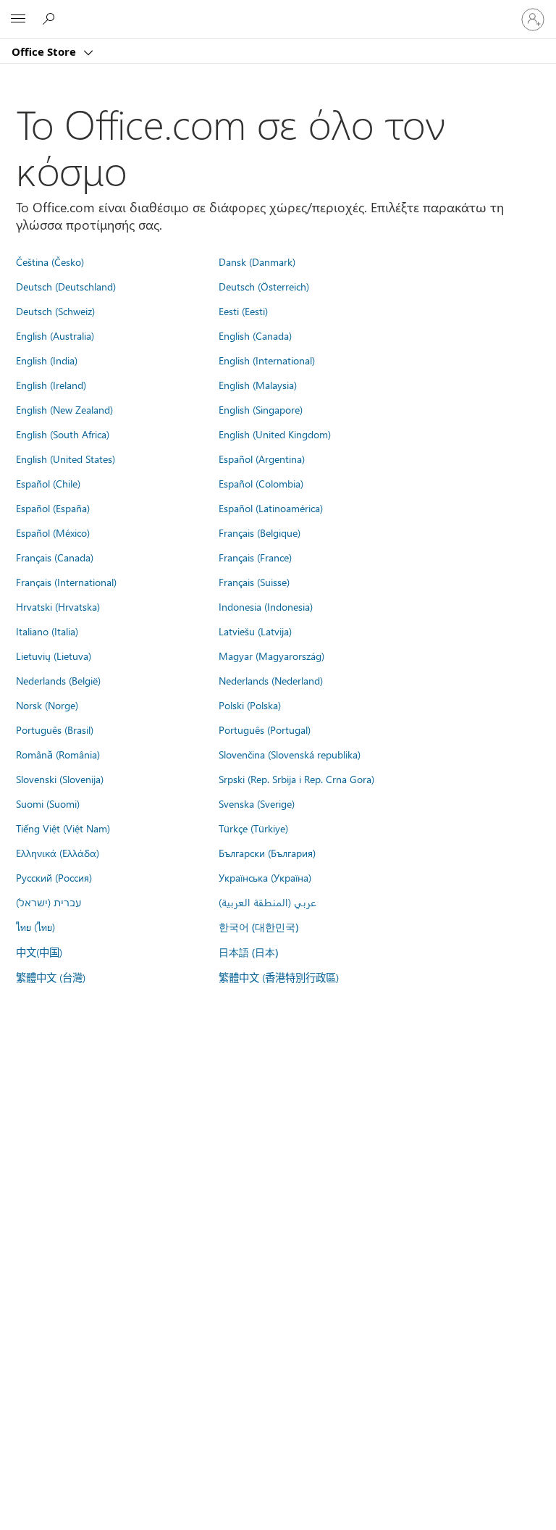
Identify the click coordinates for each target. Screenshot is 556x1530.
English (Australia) (55, 335)
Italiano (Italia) (47, 631)
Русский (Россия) (54, 877)
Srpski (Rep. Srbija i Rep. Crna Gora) (296, 779)
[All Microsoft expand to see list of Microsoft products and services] (18, 19)
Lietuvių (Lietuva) (53, 655)
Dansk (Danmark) (257, 261)
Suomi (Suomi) (48, 803)
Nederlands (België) (58, 680)
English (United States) (65, 458)
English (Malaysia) (258, 384)
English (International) (267, 360)
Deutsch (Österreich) (264, 286)
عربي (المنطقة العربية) (267, 902)
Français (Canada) (54, 557)
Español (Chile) (48, 483)
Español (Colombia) (261, 483)
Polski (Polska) (250, 705)
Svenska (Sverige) (257, 803)
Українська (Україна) (265, 877)
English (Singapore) (261, 409)
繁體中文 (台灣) (50, 977)
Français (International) (66, 581)
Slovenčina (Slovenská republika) (290, 754)
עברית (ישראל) (48, 902)
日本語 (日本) (248, 952)
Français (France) (255, 557)
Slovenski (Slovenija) (60, 779)
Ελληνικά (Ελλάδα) (57, 852)
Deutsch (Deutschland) (66, 286)
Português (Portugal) (265, 729)
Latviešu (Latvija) (255, 631)
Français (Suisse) (254, 581)
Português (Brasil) (54, 729)
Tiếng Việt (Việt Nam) (63, 828)
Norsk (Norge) (47, 705)
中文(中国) (39, 952)
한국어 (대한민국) (258, 927)
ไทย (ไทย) (35, 926)
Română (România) (58, 754)
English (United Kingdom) (275, 434)
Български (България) (267, 852)
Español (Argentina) (262, 458)
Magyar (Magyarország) (271, 655)
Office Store (45, 51)
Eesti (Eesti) (243, 311)
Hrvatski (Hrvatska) (58, 606)
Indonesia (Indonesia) (266, 606)
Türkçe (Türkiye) (253, 828)
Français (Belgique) (259, 532)
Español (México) (53, 532)
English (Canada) (255, 335)
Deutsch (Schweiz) (55, 311)
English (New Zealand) (64, 409)
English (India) (46, 360)
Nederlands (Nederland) (271, 680)
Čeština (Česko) (50, 261)
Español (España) (53, 508)
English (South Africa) (62, 434)
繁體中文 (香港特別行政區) (279, 977)
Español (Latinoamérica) (271, 508)
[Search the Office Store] (50, 18)
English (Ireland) (51, 384)
